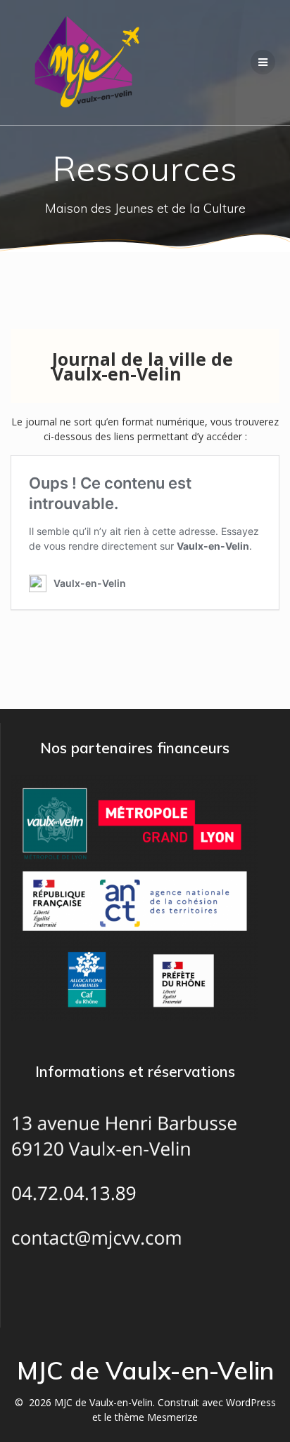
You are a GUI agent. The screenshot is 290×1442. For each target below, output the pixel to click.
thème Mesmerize (156, 1417)
